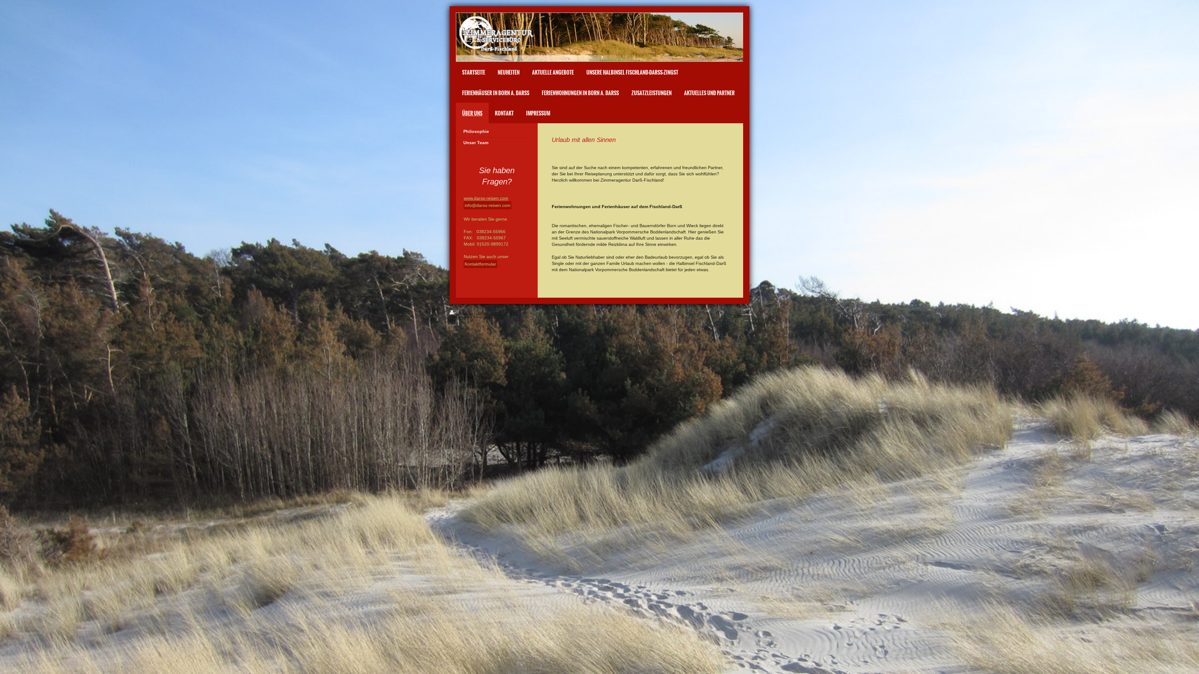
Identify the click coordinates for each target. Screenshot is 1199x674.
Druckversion (464, 313)
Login (746, 312)
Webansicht (741, 315)
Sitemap (481, 313)
